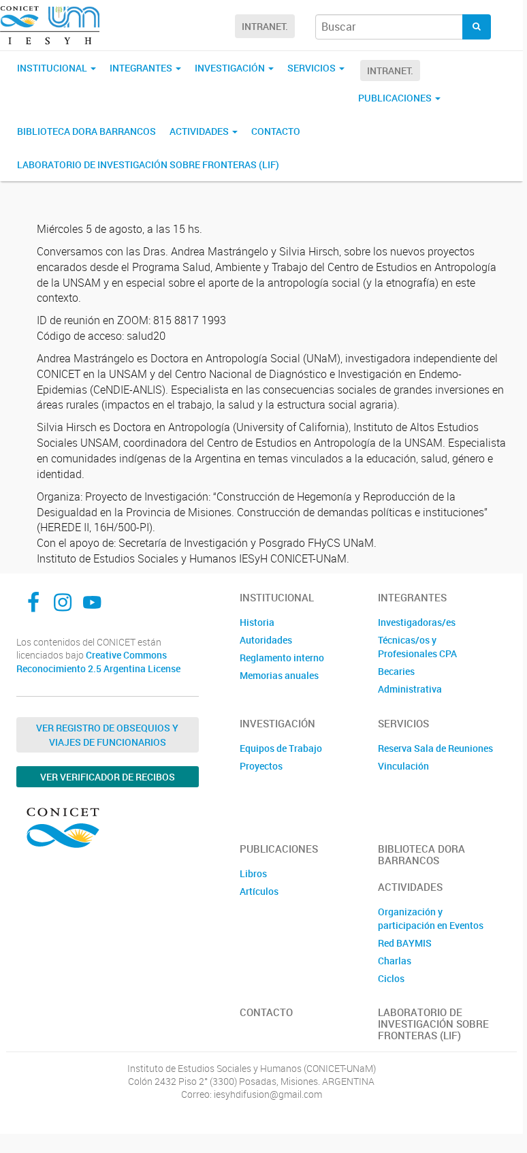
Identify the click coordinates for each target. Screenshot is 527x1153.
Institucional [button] (53, 67)
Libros (253, 873)
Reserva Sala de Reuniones (435, 748)
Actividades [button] (200, 131)
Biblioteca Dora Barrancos (86, 131)
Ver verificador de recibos (107, 776)
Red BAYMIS (405, 942)
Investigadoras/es (417, 622)
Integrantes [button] (142, 67)
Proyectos (261, 765)
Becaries (396, 671)
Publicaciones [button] (396, 97)
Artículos (259, 891)
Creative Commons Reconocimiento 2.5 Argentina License (98, 661)
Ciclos (391, 978)
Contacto (275, 131)
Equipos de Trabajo (281, 748)
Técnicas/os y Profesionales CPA (417, 646)
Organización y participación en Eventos (430, 918)
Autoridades (266, 639)
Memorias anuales (279, 675)
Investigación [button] (231, 67)
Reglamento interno (282, 657)
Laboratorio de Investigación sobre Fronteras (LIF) (148, 164)
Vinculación (403, 765)
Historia (257, 622)
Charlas (394, 960)
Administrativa (410, 688)
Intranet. (265, 26)
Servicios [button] (312, 67)
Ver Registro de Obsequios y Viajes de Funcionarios (107, 734)
